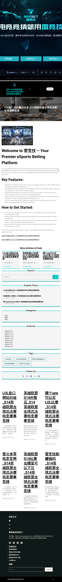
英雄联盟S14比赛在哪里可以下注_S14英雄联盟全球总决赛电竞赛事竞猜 (31, 472)
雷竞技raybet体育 (24, 363)
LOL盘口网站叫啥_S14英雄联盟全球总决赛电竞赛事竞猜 (21, 290)
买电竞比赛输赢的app (38, 359)
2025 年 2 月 (9, 331)
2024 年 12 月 (9, 335)
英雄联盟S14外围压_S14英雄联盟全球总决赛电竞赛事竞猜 (22, 296)
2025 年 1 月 (9, 333)
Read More (8, 267)
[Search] (55, 277)
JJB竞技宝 (8, 359)
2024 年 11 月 (9, 337)
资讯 (6, 319)
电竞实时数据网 (10, 363)
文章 (6, 315)
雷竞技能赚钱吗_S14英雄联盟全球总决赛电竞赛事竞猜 (52, 468)
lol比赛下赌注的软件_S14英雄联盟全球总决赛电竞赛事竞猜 (21, 236)
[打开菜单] (30, 89)
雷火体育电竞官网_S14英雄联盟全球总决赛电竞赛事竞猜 (9, 468)
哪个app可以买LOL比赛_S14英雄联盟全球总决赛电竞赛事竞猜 (23, 302)
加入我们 (50, 89)
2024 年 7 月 (9, 344)
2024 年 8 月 (9, 342)
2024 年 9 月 (9, 340)
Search (49, 569)
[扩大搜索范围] (41, 89)
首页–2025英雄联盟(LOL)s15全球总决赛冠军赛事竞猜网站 (14, 91)
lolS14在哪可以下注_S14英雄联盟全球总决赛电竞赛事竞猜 (20, 240)
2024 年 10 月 (9, 339)
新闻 (6, 317)
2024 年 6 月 (9, 346)
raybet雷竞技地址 (21, 359)
